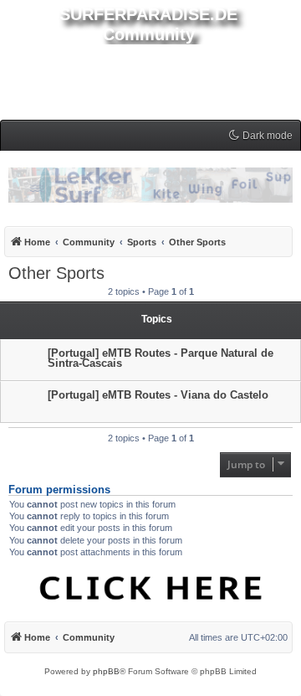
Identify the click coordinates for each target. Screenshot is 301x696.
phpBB (106, 671)
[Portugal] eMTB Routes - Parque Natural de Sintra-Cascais (160, 358)
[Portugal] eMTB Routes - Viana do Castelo (158, 395)
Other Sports (56, 273)
